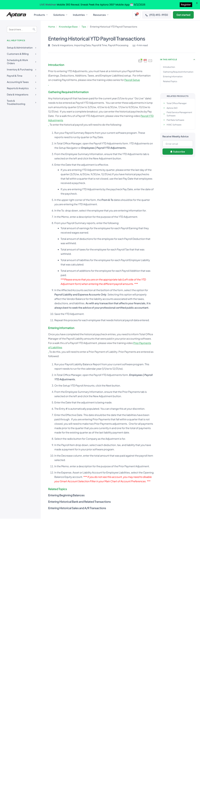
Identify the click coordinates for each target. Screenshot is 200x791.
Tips (84, 26)
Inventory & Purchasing (19, 69)
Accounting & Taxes (18, 82)
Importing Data (82, 45)
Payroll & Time (14, 75)
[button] (194, 60)
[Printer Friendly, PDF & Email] (145, 60)
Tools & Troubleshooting (16, 102)
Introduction (169, 67)
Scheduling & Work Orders (17, 62)
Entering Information (173, 76)
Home (51, 26)
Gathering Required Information (178, 72)
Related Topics (170, 81)
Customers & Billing (18, 53)
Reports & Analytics (18, 88)
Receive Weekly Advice (175, 136)
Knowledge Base (68, 26)
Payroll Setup (132, 79)
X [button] (197, 3)
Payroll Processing (118, 45)
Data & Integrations (17, 94)
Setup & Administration (20, 47)
